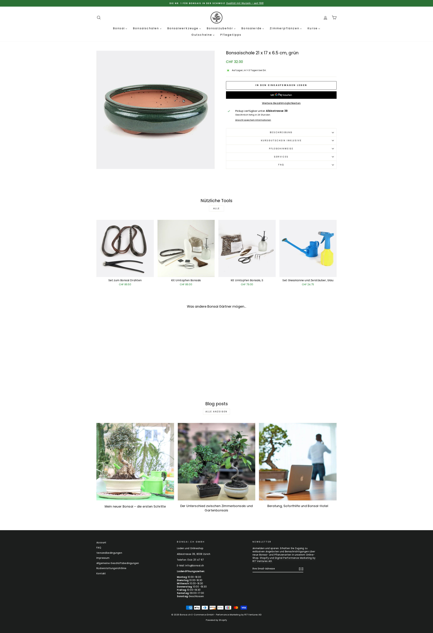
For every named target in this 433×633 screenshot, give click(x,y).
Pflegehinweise (281, 148)
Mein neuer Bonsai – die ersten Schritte (135, 506)
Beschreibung (281, 132)
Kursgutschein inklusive (281, 140)
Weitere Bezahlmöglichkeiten (281, 103)
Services (281, 156)
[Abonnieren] (301, 569)
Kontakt (101, 573)
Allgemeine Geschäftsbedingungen (117, 563)
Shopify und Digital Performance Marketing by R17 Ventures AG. (284, 559)
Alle (216, 208)
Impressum (103, 558)
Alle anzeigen (216, 411)
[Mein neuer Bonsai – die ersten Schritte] (135, 462)
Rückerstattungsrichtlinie (111, 568)
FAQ (281, 164)
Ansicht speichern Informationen (253, 120)
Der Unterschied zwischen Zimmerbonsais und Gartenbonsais (216, 508)
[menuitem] (120, 28)
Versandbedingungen (109, 553)
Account (101, 542)
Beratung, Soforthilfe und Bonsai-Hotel (297, 506)
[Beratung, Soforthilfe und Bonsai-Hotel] (298, 462)
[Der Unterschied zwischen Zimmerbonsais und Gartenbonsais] (216, 462)
